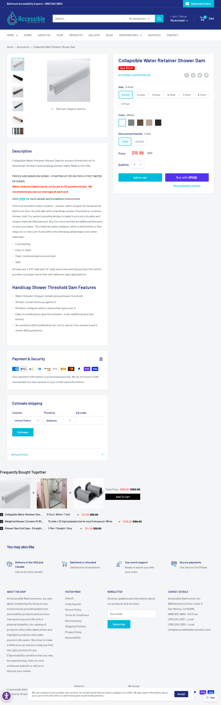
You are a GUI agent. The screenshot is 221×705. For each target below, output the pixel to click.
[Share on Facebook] (186, 75)
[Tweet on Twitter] (199, 75)
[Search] (159, 18)
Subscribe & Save (201, 3)
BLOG (109, 35)
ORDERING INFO (128, 35)
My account (177, 20)
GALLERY (94, 35)
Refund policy (73, 620)
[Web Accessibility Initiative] (6, 695)
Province (49, 412)
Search (69, 598)
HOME (10, 35)
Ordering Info (73, 604)
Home (10, 46)
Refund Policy (19, 454)
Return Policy (73, 609)
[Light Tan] (149, 123)
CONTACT (172, 35)
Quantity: (124, 164)
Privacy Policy (73, 632)
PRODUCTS (76, 35)
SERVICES (154, 35)
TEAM (59, 35)
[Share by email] (206, 75)
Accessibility (73, 637)
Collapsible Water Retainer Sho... (23, 514)
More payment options (186, 185)
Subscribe (119, 624)
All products (23, 46)
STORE (28, 35)
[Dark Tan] (140, 123)
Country (17, 412)
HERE (22, 198)
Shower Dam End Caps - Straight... (24, 528)
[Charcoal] (158, 123)
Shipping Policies (75, 626)
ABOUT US (44, 35)
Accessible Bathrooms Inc (134, 75)
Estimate (22, 432)
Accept (181, 694)
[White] (122, 123)
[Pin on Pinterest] (193, 75)
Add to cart (140, 177)
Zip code (81, 412)
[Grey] (131, 123)
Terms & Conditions (77, 615)
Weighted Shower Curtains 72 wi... (24, 521)
